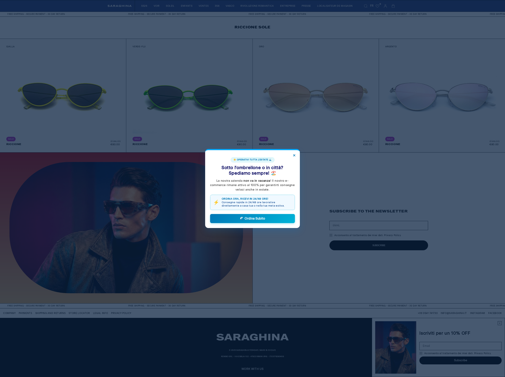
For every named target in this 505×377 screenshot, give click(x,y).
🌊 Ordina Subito (252, 218)
